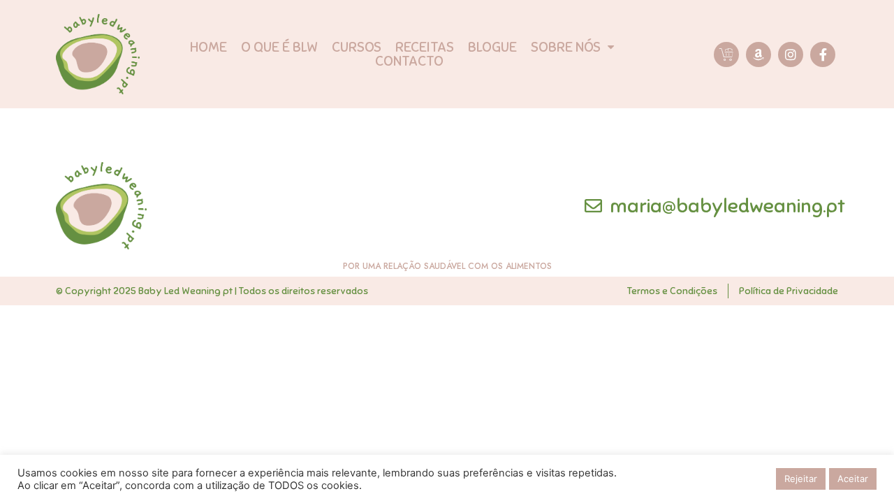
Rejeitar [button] (800, 478)
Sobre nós (566, 47)
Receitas (424, 47)
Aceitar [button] (852, 478)
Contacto (409, 61)
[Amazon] (758, 54)
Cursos (356, 47)
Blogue (492, 47)
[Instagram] (790, 54)
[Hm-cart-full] (726, 54)
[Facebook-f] (822, 54)
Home (208, 47)
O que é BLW (279, 47)
